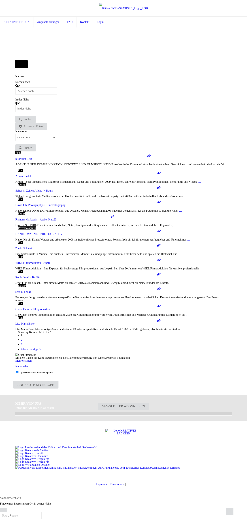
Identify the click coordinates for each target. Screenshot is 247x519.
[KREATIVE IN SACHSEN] (123, 8)
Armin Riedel (23, 176)
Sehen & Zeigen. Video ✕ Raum (34, 190)
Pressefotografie (27, 228)
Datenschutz (117, 484)
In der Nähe (22, 99)
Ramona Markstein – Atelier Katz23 (36, 219)
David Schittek (23, 248)
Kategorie (21, 131)
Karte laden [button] (22, 366)
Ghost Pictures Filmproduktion (32, 309)
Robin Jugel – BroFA (27, 277)
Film (18, 152)
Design (22, 184)
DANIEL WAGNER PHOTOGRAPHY (39, 233)
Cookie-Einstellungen (138, 484)
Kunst (21, 213)
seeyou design (23, 291)
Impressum (102, 484)
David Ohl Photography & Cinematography (40, 205)
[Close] (3, 510)
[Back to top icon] (229, 511)
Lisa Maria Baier (25, 323)
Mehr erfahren (23, 360)
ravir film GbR (23, 158)
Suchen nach (22, 82)
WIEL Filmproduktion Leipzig (32, 262)
